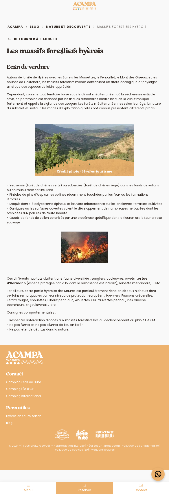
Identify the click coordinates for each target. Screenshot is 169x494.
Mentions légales (103, 449)
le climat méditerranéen (97, 94)
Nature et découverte (68, 26)
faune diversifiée (76, 278)
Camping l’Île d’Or (19, 389)
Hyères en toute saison (23, 416)
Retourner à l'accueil (36, 39)
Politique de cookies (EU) (72, 449)
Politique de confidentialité (140, 446)
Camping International (23, 396)
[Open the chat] (158, 474)
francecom (112, 446)
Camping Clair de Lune (23, 382)
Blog (34, 26)
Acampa (15, 26)
